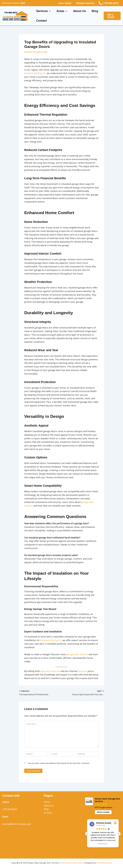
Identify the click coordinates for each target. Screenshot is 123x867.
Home (47, 802)
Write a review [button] (103, 812)
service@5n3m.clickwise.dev (16, 824)
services (82, 671)
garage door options (77, 654)
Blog (95, 11)
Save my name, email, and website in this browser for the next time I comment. (58, 763)
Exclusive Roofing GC (35, 73)
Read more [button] (102, 844)
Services (42, 11)
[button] (112, 16)
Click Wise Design (104, 862)
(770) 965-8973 (9, 809)
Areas (60, 11)
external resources (50, 671)
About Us (79, 11)
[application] (49, 11)
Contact (41, 20)
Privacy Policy (77, 862)
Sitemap (64, 862)
